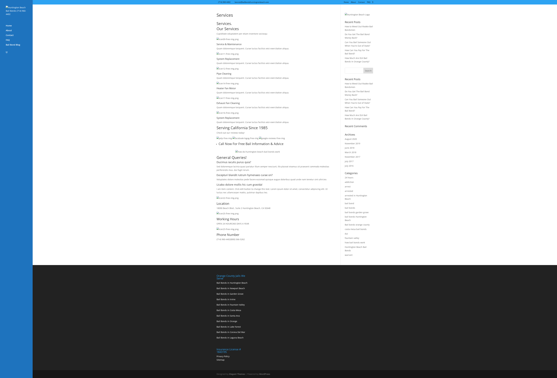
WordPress (264, 374)
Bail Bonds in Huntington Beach (232, 282)
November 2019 (352, 143)
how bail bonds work (355, 242)
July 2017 (349, 161)
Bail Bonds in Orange (227, 321)
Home (346, 2)
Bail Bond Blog (13, 45)
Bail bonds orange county (357, 224)
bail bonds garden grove (357, 212)
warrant (348, 255)
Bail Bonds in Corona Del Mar (231, 332)
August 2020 (351, 139)
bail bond (349, 203)
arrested (349, 191)
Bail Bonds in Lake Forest (229, 326)
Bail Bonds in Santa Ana (228, 315)
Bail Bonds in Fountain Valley (231, 304)
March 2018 (350, 152)
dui (346, 233)
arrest (348, 186)
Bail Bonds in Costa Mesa (229, 310)
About (353, 2)
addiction (349, 182)
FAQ (368, 2)
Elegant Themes (237, 374)
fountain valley (352, 238)
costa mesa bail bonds (356, 229)
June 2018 (349, 147)
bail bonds (350, 207)
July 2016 (349, 165)
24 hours (349, 177)
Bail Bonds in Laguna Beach (230, 337)
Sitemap (221, 359)
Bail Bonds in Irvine (226, 299)
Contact (361, 2)
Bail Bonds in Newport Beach (231, 288)
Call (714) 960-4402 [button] (226, 151)
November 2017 (352, 156)
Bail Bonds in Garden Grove (230, 293)
